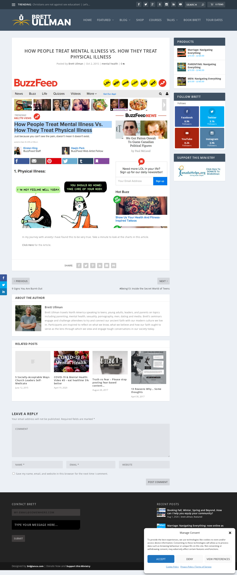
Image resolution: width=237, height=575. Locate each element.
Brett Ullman (76, 63)
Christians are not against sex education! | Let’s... (61, 4)
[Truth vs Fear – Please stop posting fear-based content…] (110, 362)
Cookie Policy (172, 566)
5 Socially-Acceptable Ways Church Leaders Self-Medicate (32, 380)
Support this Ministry (78, 566)
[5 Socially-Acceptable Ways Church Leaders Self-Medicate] (32, 361)
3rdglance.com (35, 566)
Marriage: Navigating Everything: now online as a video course (195, 527)
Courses (155, 20)
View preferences (218, 559)
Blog (123, 20)
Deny (189, 559)
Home (87, 20)
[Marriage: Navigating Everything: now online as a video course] (161, 528)
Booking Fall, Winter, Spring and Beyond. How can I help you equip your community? (194, 511)
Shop (140, 20)
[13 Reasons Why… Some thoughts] (148, 367)
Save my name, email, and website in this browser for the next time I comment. (62, 473)
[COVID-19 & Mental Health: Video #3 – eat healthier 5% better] (71, 361)
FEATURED (104, 20)
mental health (110, 63)
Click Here (28, 245)
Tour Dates (214, 20)
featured (198, 516)
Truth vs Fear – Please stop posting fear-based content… (109, 382)
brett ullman (187, 516)
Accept (161, 559)
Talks (171, 20)
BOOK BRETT (192, 20)
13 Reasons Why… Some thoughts (146, 390)
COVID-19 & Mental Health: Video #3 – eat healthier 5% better (71, 380)
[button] (230, 533)
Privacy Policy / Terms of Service (195, 566)
